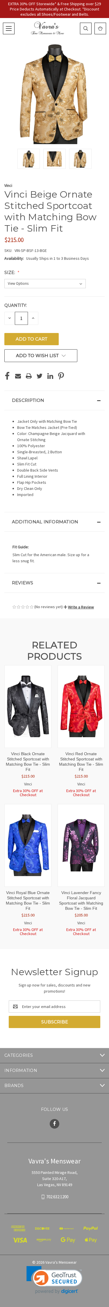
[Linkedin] (50, 376)
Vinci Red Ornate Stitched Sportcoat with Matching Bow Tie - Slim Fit (81, 761)
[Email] (18, 376)
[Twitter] (39, 376)
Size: (10, 272)
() (100, 28)
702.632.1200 (57, 1196)
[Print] (29, 376)
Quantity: (15, 305)
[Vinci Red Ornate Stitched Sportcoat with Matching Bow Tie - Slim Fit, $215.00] (81, 706)
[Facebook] (7, 376)
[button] (54, 400)
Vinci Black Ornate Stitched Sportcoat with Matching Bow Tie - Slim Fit (28, 761)
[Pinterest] (61, 376)
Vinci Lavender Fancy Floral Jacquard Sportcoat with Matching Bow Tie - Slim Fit (81, 900)
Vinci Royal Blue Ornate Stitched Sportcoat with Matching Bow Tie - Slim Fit (28, 900)
